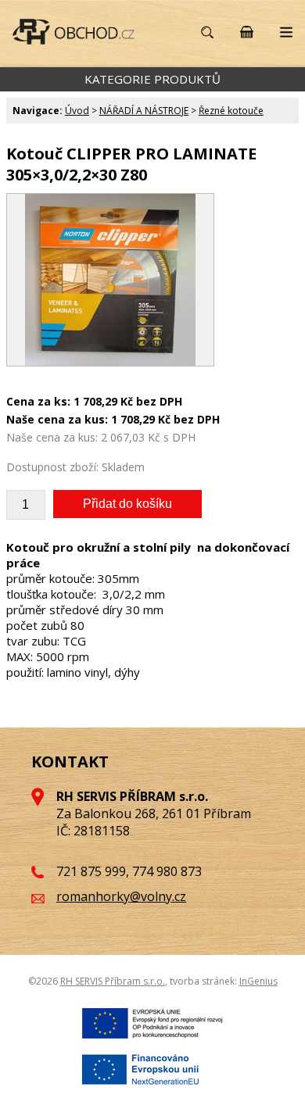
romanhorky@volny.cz (121, 896)
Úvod (77, 110)
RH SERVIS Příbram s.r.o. (112, 981)
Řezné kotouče (231, 110)
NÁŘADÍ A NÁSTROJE (143, 110)
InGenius (258, 981)
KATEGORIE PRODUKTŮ (152, 79)
